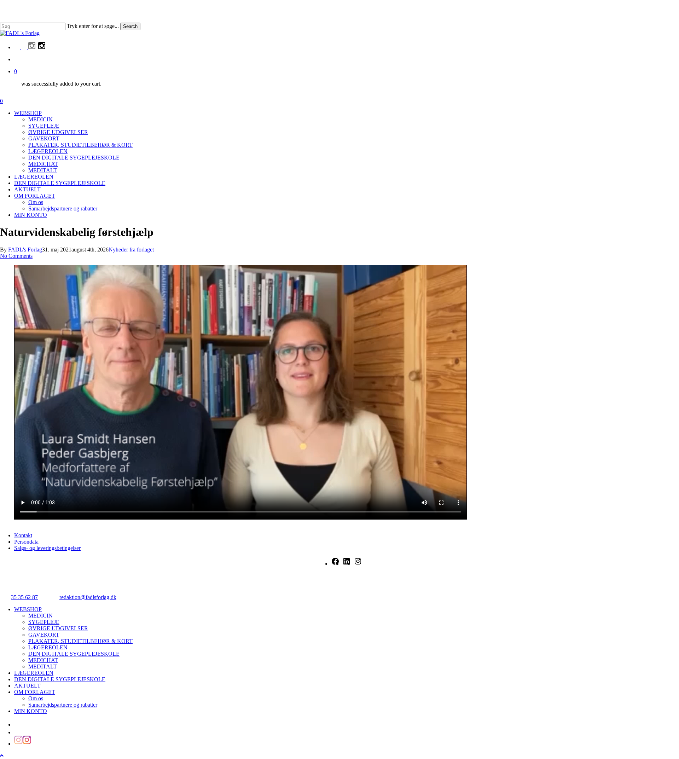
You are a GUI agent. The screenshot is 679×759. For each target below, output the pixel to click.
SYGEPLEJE (43, 622)
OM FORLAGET (34, 692)
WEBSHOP (28, 609)
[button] (2, 756)
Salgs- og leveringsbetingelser (47, 548)
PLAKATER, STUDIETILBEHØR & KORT (80, 641)
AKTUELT (27, 686)
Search (130, 26)
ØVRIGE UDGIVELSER (58, 628)
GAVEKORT (43, 635)
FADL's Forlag (25, 250)
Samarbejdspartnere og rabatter (62, 705)
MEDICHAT (43, 660)
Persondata (26, 542)
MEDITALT (42, 667)
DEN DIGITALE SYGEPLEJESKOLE (74, 654)
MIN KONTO (30, 711)
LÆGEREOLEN (48, 647)
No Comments (16, 256)
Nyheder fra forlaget (131, 250)
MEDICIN (40, 616)
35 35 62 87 (24, 597)
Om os (35, 698)
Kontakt (23, 535)
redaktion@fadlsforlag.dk (87, 597)
